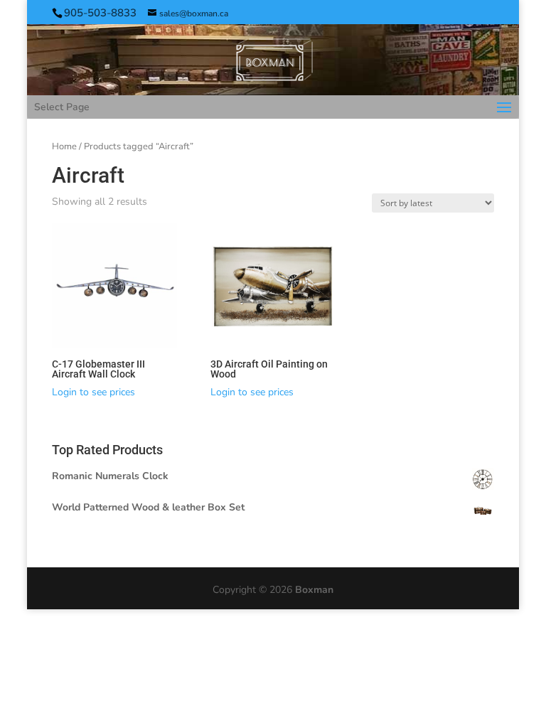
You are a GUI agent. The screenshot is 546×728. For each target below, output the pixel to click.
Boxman (314, 589)
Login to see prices (93, 392)
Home (64, 146)
